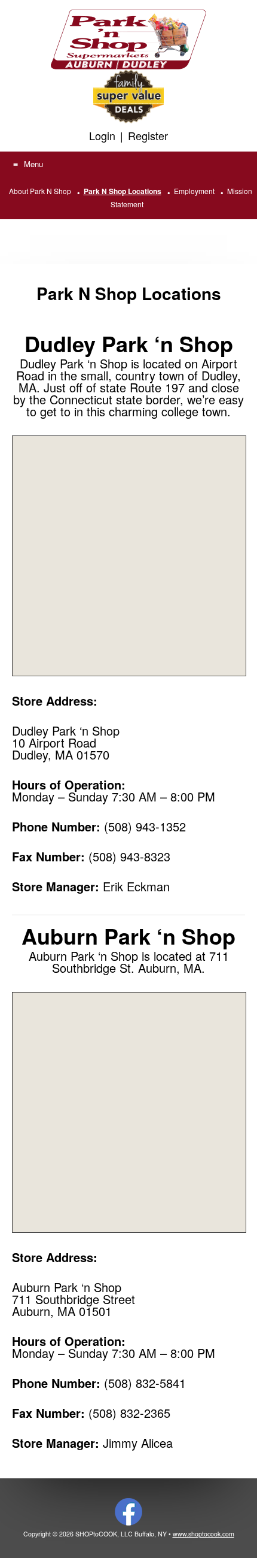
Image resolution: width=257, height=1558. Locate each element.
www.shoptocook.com (203, 1533)
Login (102, 135)
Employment (194, 191)
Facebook (128, 1512)
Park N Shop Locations (122, 191)
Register (148, 135)
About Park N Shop (40, 191)
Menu (33, 164)
